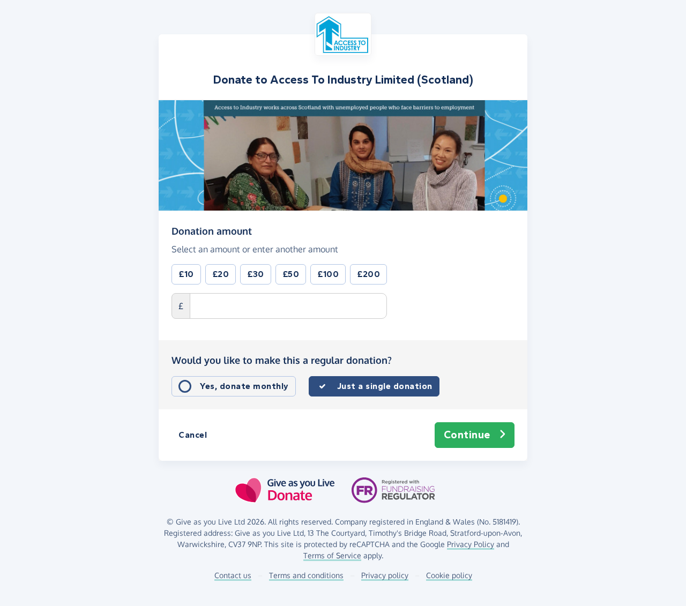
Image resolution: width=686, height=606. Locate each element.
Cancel (192, 435)
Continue (467, 435)
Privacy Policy (470, 544)
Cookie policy (449, 575)
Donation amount (212, 231)
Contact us (232, 575)
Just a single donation (385, 386)
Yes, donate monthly (244, 386)
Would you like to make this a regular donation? (282, 360)
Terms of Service (332, 555)
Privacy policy (384, 575)
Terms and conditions (306, 575)
